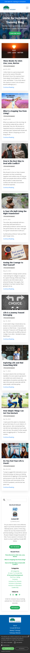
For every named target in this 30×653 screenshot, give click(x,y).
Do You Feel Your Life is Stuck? (13, 462)
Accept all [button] (8, 648)
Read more (20, 640)
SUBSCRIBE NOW (15, 33)
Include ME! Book (15, 628)
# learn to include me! (15, 573)
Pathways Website (15, 633)
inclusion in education (15, 585)
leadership (15, 587)
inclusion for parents (15, 581)
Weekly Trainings (15, 630)
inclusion (15, 579)
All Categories (15, 571)
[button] (2, 642)
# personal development (9, 66)
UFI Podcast (15, 607)
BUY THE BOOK (15, 547)
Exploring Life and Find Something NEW (13, 364)
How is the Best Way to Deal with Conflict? (13, 162)
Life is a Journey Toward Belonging (13, 314)
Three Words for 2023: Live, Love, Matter (12, 62)
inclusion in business (15, 583)
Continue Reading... (9, 87)
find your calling (15, 577)
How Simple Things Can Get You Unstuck (13, 412)
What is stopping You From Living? (15, 112)
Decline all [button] (22, 648)
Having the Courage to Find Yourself (13, 263)
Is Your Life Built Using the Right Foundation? (15, 212)
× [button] (28, 636)
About (15, 625)
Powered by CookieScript (5, 651)
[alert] (15, 644)
